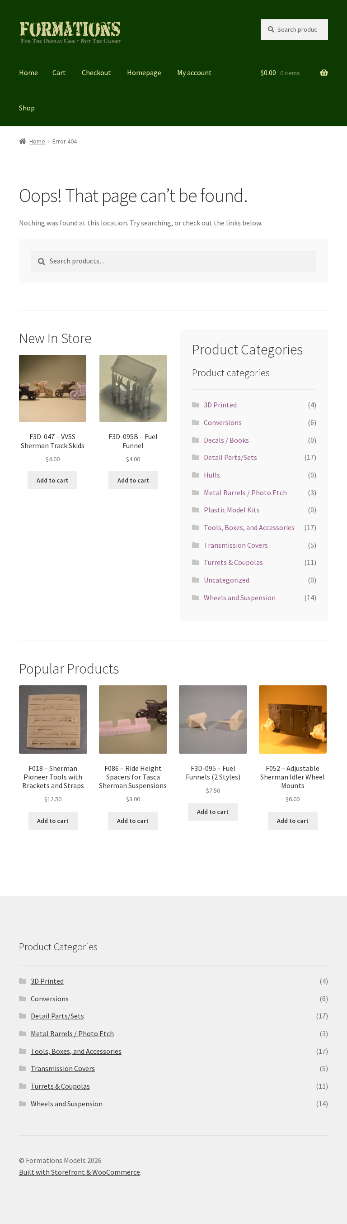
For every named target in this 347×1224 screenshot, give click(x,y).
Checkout (96, 72)
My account (194, 72)
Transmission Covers (236, 545)
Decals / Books (226, 440)
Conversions (223, 422)
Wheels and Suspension (240, 597)
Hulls (212, 474)
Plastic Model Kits (232, 509)
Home (28, 72)
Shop (27, 107)
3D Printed (220, 404)
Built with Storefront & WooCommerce (79, 1171)
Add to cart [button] (52, 480)
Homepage (144, 72)
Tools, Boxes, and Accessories (249, 527)
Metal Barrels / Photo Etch (245, 492)
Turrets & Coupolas (233, 562)
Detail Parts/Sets (230, 457)
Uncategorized (226, 579)
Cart (59, 72)
